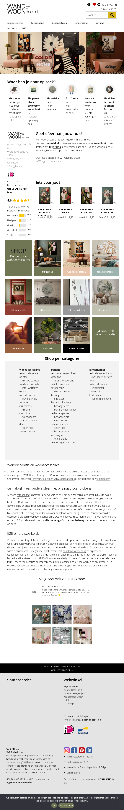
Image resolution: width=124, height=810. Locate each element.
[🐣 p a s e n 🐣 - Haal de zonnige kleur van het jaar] (41, 637)
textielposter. (103, 478)
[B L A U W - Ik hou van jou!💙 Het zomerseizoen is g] (62, 614)
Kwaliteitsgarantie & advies (80, 756)
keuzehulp (69, 703)
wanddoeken (29, 417)
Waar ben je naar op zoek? (31, 81)
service (10, 28)
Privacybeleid (66, 805)
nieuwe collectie (30, 380)
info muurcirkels (77, 310)
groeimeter (98, 387)
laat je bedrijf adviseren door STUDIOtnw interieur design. (38, 558)
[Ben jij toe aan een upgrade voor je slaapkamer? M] (82, 614)
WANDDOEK (30, 475)
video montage (18, 271)
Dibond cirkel (102, 471)
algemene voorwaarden (19, 782)
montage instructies (64, 442)
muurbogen (28, 431)
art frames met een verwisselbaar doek (53, 478)
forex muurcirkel (105, 271)
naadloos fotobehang (74, 551)
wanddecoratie (15, 22)
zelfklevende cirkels (18, 310)
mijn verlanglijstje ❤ (73, 689)
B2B (24, 28)
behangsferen (59, 22)
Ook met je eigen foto (47, 157)
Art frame (72, 98)
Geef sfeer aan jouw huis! (59, 133)
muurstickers (61, 424)
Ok (54, 805)
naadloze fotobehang (40, 569)
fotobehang (37, 22)
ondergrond (60, 438)
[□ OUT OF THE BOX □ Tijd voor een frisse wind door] (82, 637)
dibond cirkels (47, 310)
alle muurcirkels (106, 310)
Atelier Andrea (76, 348)
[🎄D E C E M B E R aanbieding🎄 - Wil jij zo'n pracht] (41, 614)
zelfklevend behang (46, 565)
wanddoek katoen (76, 271)
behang (55, 369)
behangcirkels (29, 398)
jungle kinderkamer (102, 398)
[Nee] (120, 801)
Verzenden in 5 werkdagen (16, 160)
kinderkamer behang (103, 373)
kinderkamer (81, 22)
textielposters (99, 384)
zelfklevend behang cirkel (63, 471)
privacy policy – (43, 779)
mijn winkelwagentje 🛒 (75, 693)
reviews (100, 22)
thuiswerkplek (40, 540)
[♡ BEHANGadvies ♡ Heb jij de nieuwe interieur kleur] (62, 637)
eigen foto (18, 348)
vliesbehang (52, 520)
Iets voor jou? (48, 182)
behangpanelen (62, 413)
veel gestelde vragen (73, 696)
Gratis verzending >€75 (78, 762)
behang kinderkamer (65, 409)
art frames (47, 271)
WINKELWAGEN (109, 5)
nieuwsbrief (106, 348)
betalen (67, 700)
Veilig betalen (16, 166)
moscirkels (47, 348)
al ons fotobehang (64, 380)
